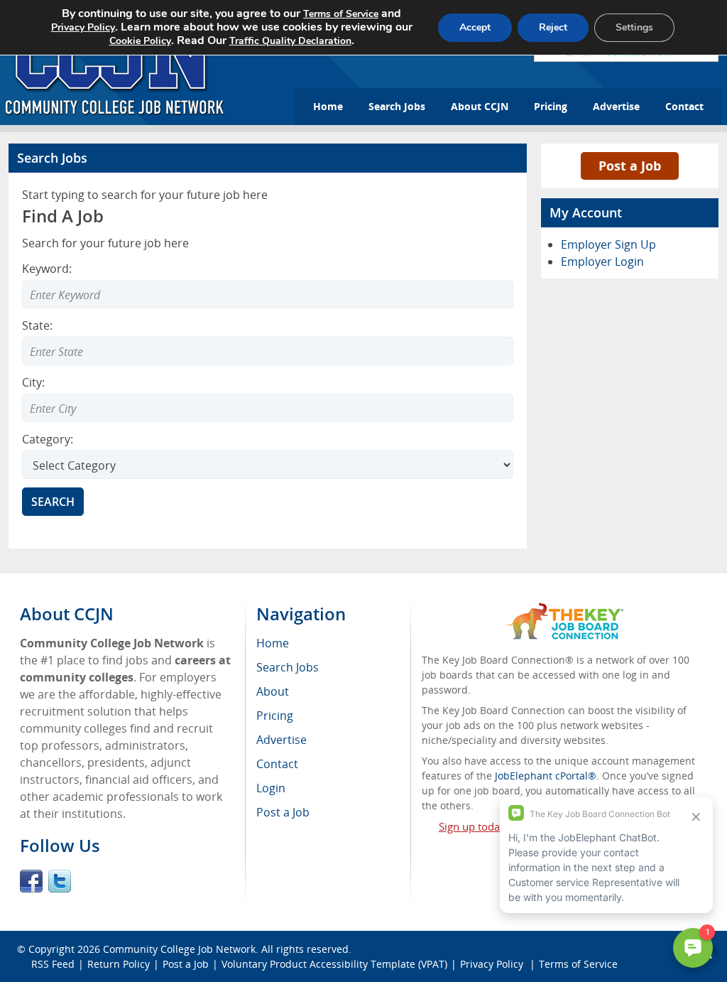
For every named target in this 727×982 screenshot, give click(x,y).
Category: (47, 439)
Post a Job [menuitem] (283, 812)
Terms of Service (340, 14)
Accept (475, 27)
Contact (684, 106)
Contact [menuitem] (277, 764)
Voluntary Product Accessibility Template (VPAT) (334, 964)
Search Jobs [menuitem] (287, 667)
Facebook (31, 881)
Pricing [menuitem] (274, 715)
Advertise (616, 106)
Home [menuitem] (272, 643)
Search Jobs (396, 106)
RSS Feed (53, 964)
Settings (634, 27)
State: (37, 325)
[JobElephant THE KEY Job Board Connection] (564, 609)
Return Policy (118, 964)
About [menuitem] (272, 691)
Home (328, 106)
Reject (553, 27)
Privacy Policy (83, 27)
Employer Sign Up (608, 244)
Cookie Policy (140, 41)
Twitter (59, 881)
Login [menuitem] (270, 788)
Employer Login (602, 261)
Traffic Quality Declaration (290, 41)
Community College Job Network (179, 949)
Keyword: (47, 268)
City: (33, 382)
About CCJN (479, 106)
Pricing (550, 106)
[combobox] (267, 351)
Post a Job (629, 165)
